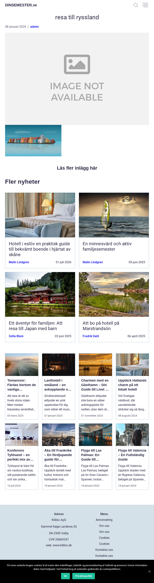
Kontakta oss (104, 550)
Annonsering (104, 520)
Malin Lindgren (19, 262)
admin (34, 26)
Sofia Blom (16, 336)
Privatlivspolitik (83, 576)
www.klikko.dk (62, 545)
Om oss (104, 526)
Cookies (104, 538)
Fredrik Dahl (91, 336)
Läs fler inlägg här (77, 168)
